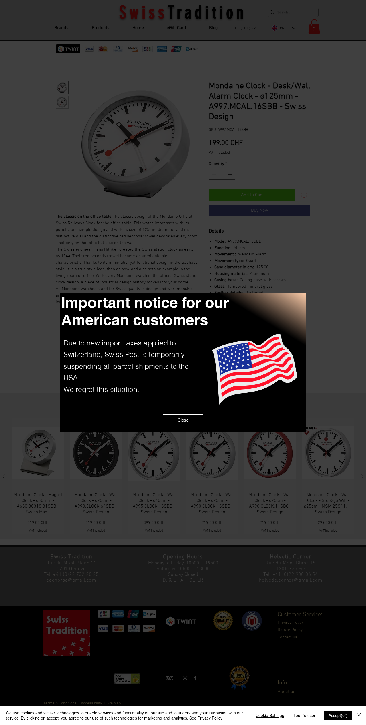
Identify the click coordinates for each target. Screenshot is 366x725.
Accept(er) (338, 715)
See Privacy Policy (205, 718)
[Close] (359, 715)
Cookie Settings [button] (270, 715)
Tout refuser (304, 715)
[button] (183, 420)
